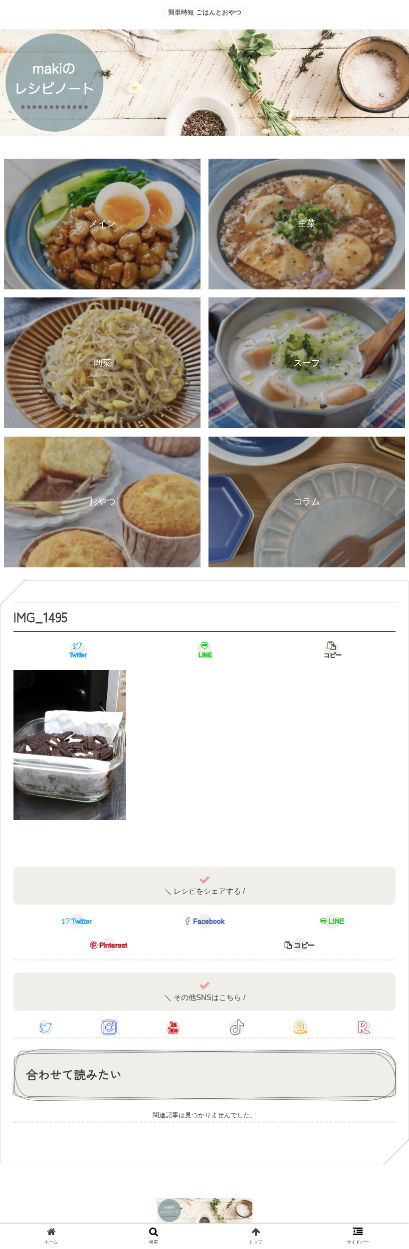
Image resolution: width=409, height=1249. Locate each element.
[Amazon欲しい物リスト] (300, 1027)
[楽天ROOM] (364, 1027)
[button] (378, 984)
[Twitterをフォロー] (45, 1027)
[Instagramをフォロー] (109, 1027)
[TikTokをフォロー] (237, 1027)
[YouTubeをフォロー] (173, 1027)
